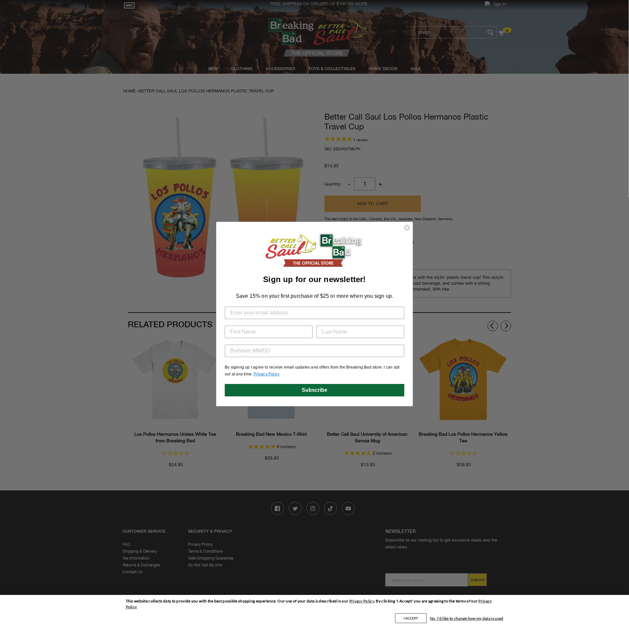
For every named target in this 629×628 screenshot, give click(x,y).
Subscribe (314, 390)
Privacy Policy (361, 601)
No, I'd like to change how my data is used (467, 618)
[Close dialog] (407, 227)
